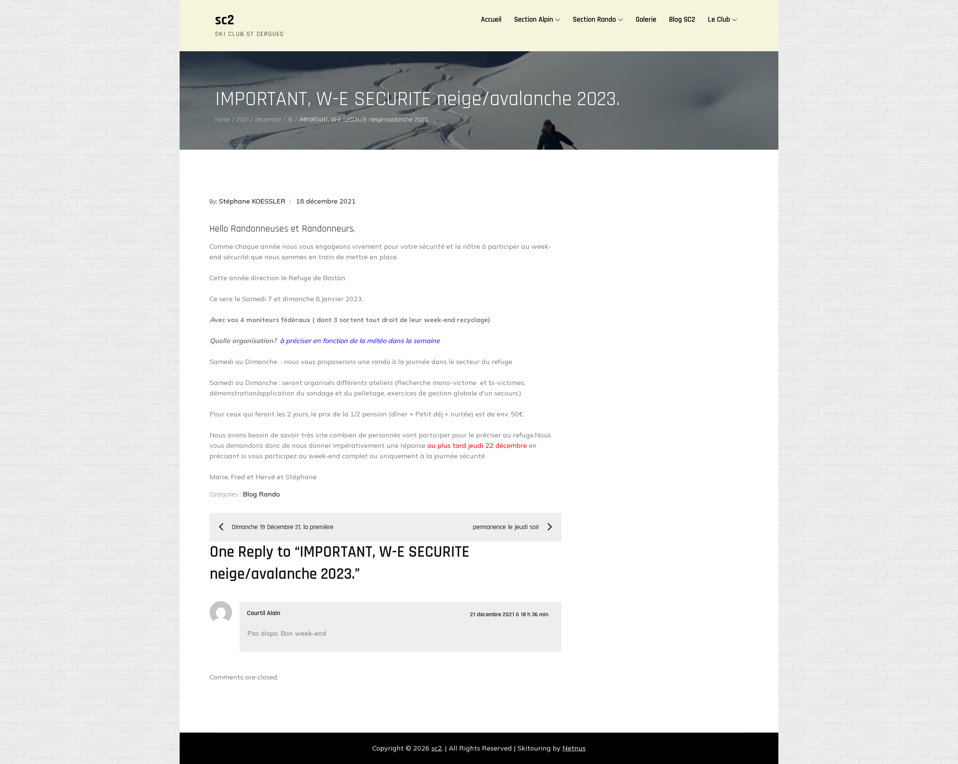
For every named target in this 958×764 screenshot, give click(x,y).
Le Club (719, 19)
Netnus (574, 748)
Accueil (491, 19)
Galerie (646, 19)
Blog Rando (261, 494)
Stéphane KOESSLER (252, 201)
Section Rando (594, 19)
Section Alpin (533, 19)
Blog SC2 (682, 19)
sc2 (224, 20)
